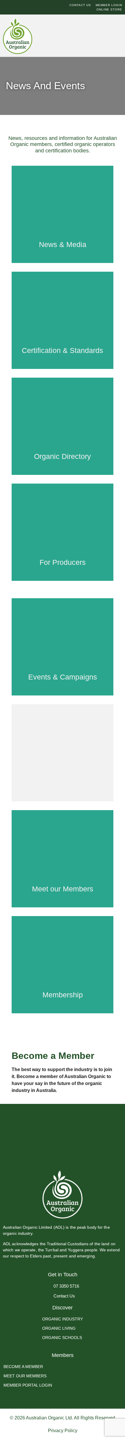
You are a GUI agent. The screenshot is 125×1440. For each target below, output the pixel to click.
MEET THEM (62, 877)
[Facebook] (6, 7)
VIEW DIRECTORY (62, 441)
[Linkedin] (20, 7)
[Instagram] (13, 7)
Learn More (62, 232)
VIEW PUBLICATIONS (62, 771)
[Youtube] (27, 7)
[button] (106, 37)
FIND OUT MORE (62, 983)
